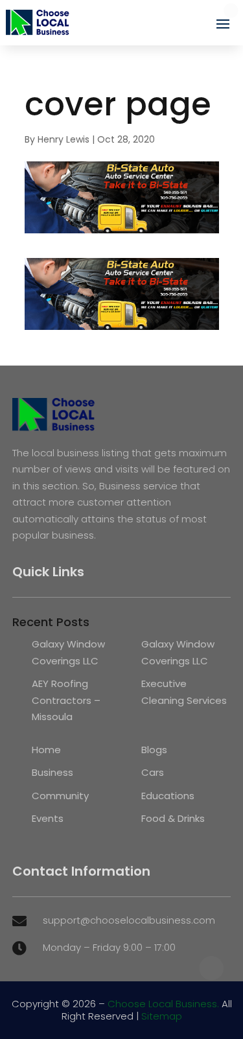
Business (52, 772)
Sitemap (161, 1016)
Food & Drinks (173, 818)
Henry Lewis (63, 139)
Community (60, 795)
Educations (167, 795)
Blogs (154, 749)
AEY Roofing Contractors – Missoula (66, 700)
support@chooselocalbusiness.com (129, 920)
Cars (152, 772)
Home (46, 749)
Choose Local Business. (163, 1003)
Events (48, 818)
